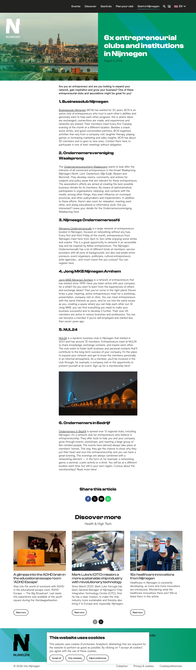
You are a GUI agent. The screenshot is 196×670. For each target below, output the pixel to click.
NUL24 (63, 338)
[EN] (176, 6)
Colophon (122, 666)
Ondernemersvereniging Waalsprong (85, 166)
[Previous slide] (95, 621)
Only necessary (75, 658)
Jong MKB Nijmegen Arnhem (76, 279)
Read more (21, 613)
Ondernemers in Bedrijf (72, 431)
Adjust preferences (97, 658)
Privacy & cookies (143, 666)
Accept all (56, 658)
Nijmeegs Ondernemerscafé (75, 228)
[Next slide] (101, 621)
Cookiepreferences (171, 666)
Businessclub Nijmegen (72, 110)
